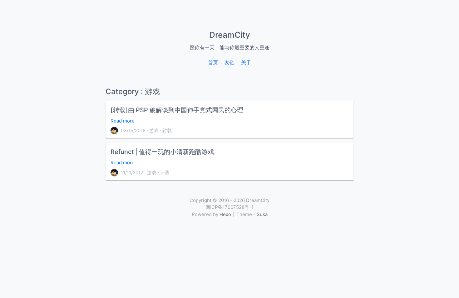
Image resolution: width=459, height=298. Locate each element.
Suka (262, 214)
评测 (165, 172)
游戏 (154, 130)
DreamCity (229, 35)
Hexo (225, 214)
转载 (167, 130)
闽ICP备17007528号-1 (229, 207)
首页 (213, 62)
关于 (246, 62)
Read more (123, 121)
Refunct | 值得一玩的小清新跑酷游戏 (162, 152)
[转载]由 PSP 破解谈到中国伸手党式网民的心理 (177, 110)
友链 (229, 62)
